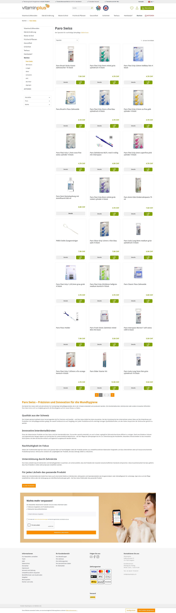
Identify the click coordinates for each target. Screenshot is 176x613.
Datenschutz (26, 563)
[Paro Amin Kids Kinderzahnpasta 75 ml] (138, 185)
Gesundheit (28, 43)
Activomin (29, 75)
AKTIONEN (27, 89)
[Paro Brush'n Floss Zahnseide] (70, 97)
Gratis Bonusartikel (63, 1)
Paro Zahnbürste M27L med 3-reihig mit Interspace (104, 154)
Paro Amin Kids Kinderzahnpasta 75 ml (138, 198)
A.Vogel (28, 68)
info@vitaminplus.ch (130, 574)
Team (23, 559)
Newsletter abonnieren (61, 532)
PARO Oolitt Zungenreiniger (67, 241)
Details (66, 82)
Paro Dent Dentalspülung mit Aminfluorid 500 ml (67, 197)
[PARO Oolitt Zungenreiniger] (70, 229)
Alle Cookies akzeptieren (146, 610)
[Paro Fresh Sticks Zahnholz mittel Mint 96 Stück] (104, 316)
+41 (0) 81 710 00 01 (132, 571)
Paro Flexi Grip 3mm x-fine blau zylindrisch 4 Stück (102, 110)
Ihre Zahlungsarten (62, 561)
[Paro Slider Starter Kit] (104, 359)
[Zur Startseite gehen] (36, 7)
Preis (26, 101)
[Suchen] (92, 8)
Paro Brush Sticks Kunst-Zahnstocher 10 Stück (66, 67)
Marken (27, 58)
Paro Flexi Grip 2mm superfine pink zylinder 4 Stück (138, 154)
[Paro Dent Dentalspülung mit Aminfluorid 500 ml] (70, 184)
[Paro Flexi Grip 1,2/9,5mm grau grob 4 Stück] (70, 272)
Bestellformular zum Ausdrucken (32, 575)
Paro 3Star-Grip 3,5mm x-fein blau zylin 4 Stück (103, 242)
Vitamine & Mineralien (31, 28)
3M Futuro (29, 65)
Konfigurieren (131, 610)
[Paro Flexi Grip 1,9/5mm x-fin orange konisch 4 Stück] (70, 359)
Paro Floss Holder (63, 328)
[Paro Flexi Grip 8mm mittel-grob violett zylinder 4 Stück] (104, 185)
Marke (27, 104)
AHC (27, 78)
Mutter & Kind (29, 36)
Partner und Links (27, 582)
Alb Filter (28, 82)
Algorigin (28, 85)
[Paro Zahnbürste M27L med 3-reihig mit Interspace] (104, 141)
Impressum (25, 568)
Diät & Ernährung (30, 32)
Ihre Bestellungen (61, 556)
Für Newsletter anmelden (30, 556)
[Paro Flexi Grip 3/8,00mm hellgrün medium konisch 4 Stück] (104, 272)
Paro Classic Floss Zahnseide (135, 284)
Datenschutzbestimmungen (40, 519)
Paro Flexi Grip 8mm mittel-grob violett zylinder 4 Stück (102, 198)
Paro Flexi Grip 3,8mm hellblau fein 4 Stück (138, 67)
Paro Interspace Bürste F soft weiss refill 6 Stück (138, 329)
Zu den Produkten (29, 486)
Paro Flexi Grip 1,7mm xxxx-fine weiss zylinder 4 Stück (68, 154)
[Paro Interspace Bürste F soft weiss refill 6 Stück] (138, 316)
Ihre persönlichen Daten (63, 563)
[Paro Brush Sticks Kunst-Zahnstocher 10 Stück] (70, 54)
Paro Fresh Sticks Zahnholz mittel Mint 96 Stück (103, 329)
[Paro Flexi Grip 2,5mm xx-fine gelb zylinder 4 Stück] (138, 97)
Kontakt (141, 1)
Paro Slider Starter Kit (98, 371)
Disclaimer (25, 566)
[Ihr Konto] (137, 8)
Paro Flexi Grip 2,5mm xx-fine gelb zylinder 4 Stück (137, 110)
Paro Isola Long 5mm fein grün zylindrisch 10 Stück (136, 372)
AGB (23, 561)
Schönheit (27, 47)
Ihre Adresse (60, 559)
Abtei (27, 71)
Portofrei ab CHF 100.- (113, 1)
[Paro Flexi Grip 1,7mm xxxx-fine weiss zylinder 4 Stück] (70, 141)
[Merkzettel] (132, 8)
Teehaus (27, 50)
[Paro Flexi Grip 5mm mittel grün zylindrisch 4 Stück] (104, 54)
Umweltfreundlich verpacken (31, 573)
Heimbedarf (28, 54)
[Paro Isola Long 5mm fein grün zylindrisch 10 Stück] (138, 359)
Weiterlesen (85, 32)
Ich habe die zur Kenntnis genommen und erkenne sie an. (48, 519)
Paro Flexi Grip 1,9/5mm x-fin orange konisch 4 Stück (70, 372)
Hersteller (28, 97)
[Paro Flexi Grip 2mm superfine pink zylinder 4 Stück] (138, 141)
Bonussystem (26, 579)
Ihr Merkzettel (60, 566)
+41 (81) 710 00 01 (45, 1)
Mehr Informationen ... (71, 610)
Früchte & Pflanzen (30, 39)
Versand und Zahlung (28, 570)
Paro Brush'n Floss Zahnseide (67, 109)
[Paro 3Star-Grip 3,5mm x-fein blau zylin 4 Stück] (104, 229)
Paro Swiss (29, 61)
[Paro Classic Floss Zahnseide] (138, 272)
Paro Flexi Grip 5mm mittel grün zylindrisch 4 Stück (102, 67)
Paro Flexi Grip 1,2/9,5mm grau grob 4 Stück (70, 285)
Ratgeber (25, 577)
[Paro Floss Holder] (70, 316)
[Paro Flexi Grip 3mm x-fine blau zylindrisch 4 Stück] (104, 97)
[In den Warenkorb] (80, 82)
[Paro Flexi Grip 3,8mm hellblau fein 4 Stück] (138, 54)
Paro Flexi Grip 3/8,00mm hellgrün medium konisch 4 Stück (103, 285)
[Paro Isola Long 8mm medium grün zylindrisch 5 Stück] (138, 229)
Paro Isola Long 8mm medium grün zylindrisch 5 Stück (138, 242)
